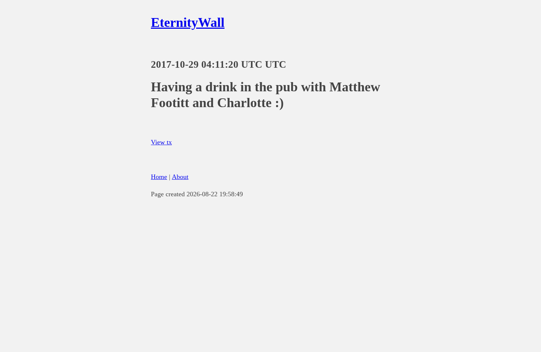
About (180, 176)
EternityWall (187, 22)
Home (159, 176)
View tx (161, 142)
